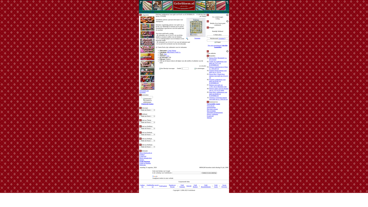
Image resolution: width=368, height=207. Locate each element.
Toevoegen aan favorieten (144, 91)
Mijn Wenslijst (213, 51)
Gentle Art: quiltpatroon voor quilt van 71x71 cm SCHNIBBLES (218, 63)
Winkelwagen (213, 15)
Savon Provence (224, 186)
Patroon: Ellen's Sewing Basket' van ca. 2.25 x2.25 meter (218, 89)
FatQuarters (163, 186)
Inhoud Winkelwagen (217, 11)
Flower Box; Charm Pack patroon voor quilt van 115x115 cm (218, 75)
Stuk (165, 54)
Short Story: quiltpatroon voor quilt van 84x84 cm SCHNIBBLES (218, 94)
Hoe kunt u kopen (212, 109)
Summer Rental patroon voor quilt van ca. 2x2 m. (218, 71)
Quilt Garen (216, 186)
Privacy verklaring (212, 114)
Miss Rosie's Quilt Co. (174, 52)
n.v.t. (167, 56)
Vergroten (197, 38)
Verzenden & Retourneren (215, 112)
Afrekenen (225, 11)
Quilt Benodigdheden (206, 186)
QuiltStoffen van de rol (153, 186)
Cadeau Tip (142, 186)
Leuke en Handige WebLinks (145, 164)
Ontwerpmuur (213, 21)
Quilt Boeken (195, 186)
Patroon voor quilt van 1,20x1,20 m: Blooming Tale (218, 85)
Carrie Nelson (172, 50)
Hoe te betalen (211, 111)
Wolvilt (189, 186)
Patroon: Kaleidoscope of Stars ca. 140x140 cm (218, 67)
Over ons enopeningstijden (211, 106)
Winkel (141, 11)
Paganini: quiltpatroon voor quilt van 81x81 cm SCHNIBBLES (217, 81)
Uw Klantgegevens (208, 11)
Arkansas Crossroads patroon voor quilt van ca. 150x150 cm (218, 98)
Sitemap (209, 118)
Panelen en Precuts (172, 186)
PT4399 (152, 11)
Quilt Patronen (147, 11)
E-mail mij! (143, 156)
